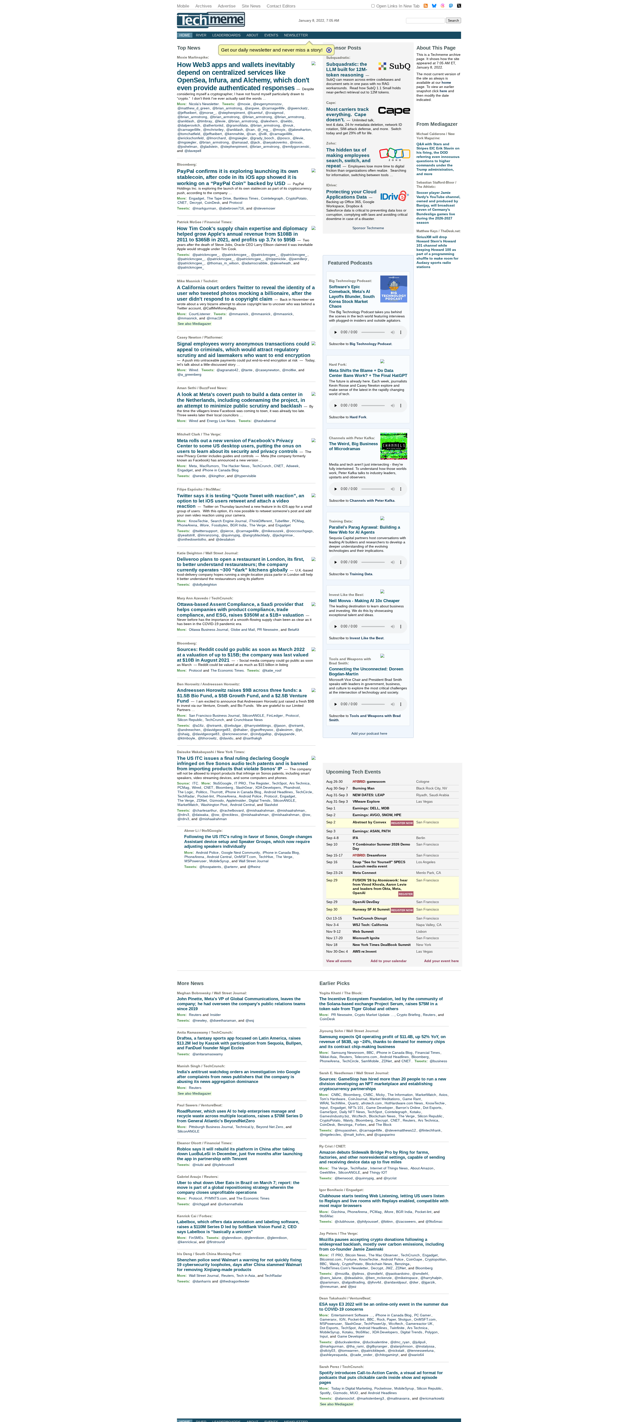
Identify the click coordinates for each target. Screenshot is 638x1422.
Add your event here (441, 961)
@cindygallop (260, 734)
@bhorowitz (207, 738)
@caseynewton (267, 370)
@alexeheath (280, 263)
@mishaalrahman (260, 810)
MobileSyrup (219, 861)
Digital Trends (259, 800)
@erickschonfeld (190, 138)
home (446, 82)
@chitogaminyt (386, 1355)
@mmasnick (238, 314)
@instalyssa (424, 1346)
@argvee (252, 108)
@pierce (226, 531)
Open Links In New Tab (397, 6)
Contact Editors (281, 6)
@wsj (249, 1020)
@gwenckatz (297, 108)
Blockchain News (382, 1116)
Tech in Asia (245, 1276)
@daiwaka (200, 815)
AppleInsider (236, 800)
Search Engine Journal (228, 521)
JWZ (389, 1268)
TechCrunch (261, 466)
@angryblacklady (256, 535)
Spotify (325, 1393)
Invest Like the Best (367, 638)
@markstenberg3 (370, 1398)
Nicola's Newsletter (204, 104)
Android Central (242, 805)
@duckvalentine (347, 1342)
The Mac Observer (383, 1255)
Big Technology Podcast (371, 344)
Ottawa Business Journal (208, 630)
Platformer (213, 337)
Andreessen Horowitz (220, 684)
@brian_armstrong (227, 108)
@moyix (279, 130)
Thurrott (216, 792)
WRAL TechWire (332, 1103)
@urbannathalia (230, 1204)
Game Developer (379, 1108)
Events (271, 35)
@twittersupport (204, 531)
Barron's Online (408, 1108)
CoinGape (414, 1259)
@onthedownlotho (191, 539)
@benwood (344, 1178)
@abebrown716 (231, 208)
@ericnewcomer (235, 734)
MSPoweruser (195, 861)
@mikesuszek (272, 531)
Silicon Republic (189, 720)
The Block (352, 993)
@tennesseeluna (420, 1350)
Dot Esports (432, 1108)
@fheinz (253, 867)
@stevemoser (264, 208)
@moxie (243, 104)
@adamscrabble (254, 263)
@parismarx (329, 1282)
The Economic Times (227, 670)
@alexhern (269, 121)
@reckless (230, 815)
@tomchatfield (188, 134)
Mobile (183, 6)
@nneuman (329, 1286)
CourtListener (199, 314)
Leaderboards (226, 35)
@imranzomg (208, 535)
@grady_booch (262, 138)
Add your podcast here (369, 733)
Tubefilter (282, 521)
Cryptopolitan (435, 1259)
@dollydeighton (204, 584)
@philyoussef (367, 1221)
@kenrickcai (187, 1242)
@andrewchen (188, 730)
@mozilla (342, 1274)
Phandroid (292, 787)
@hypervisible (245, 476)
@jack (255, 142)
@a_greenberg (189, 374)
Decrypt (196, 203)
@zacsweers (406, 1221)
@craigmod (274, 113)
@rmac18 (214, 318)
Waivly (348, 1120)
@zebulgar (232, 725)
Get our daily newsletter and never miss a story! (271, 50)
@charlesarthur (204, 810)
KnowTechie (198, 521)
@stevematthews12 (400, 1130)
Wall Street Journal (221, 553)
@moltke (289, 370)
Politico (201, 792)
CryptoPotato (296, 198)
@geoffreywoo (261, 730)
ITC (195, 783)
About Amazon (421, 1168)
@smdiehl (375, 1274)
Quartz (353, 1103)
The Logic (185, 792)
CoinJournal (357, 1099)
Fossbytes (220, 525)
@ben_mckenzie (378, 1278)
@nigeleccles (330, 1135)
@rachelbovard (232, 810)
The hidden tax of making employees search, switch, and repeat (348, 157)
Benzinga (345, 1125)
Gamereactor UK (419, 1324)
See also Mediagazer (194, 324)
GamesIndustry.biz (334, 1116)
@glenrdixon (231, 1238)
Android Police (250, 796)
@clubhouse (344, 1221)
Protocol (235, 203)
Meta (193, 466)
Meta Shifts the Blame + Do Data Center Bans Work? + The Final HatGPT (368, 373)
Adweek (292, 466)
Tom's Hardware (332, 1099)
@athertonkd (213, 125)
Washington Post (214, 805)
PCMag (298, 521)
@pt (298, 730)
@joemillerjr (298, 259)
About (252, 35)
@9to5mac (434, 1221)
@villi (262, 134)
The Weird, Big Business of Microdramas (353, 446)
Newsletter (296, 35)
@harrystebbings (257, 725)
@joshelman (187, 146)
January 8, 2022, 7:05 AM (319, 20)
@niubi (197, 1165)
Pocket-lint (205, 796)
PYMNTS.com (216, 1198)
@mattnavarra (398, 1398)
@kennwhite (234, 134)
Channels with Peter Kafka (372, 500)
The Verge (211, 434)
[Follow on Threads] (443, 6)
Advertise (227, 6)
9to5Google (222, 783)
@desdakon (225, 539)
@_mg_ (263, 130)
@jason (280, 725)
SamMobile (370, 1061)
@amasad (240, 142)
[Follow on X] (459, 6)
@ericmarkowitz (431, 1398)
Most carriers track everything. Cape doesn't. (347, 115)
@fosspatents (210, 867)
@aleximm (284, 730)
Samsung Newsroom (347, 1053)
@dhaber (240, 730)
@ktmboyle (186, 738)
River (201, 35)
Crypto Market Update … (374, 1015)
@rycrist (390, 1178)
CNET (182, 203)
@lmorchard (216, 138)
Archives (203, 6)
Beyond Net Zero (269, 1127)
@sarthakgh (252, 738)
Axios (443, 1095)
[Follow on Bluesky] (434, 6)
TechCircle (304, 792)
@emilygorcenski (295, 146)
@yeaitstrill (186, 535)
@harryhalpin (431, 1278)
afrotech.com (371, 1103)
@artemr (231, 867)
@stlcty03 (327, 1350)
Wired (193, 370)
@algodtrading (353, 1282)
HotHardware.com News (404, 1103)
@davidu (226, 738)
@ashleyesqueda (333, 1355)
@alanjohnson (401, 1346)
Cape (330, 103)
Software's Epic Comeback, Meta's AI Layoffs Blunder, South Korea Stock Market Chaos (352, 296)
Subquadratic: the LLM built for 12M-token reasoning (346, 69)
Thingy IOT (378, 1172)
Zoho (330, 143)
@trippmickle (275, 259)
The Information (400, 1095)
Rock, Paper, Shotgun (394, 1319)
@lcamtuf (254, 113)
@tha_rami (355, 1346)
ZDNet (202, 800)
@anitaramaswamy (207, 1054)
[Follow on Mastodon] (451, 6)
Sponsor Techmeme (368, 228)
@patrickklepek (373, 1350)
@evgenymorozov (267, 104)
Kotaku (415, 1112)
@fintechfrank (430, 1130)
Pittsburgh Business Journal (211, 1127)
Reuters (195, 1015)
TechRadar (186, 796)
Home (184, 35)
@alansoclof (344, 1398)
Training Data (361, 574)
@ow (215, 815)
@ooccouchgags (299, 531)
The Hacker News (235, 466)
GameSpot (328, 1112)
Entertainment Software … (352, 1315)
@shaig (183, 734)
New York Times (230, 752)
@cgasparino (384, 1135)
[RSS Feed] (426, 6)
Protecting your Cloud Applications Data (351, 194)
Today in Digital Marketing (351, 1388)
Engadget (196, 198)
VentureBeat (211, 1105)
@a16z (198, 725)
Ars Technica (299, 783)
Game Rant (411, 1099)
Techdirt (210, 281)
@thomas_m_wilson (223, 263)
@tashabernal (265, 421)
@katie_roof (271, 670)
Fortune (350, 1259)
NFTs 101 (355, 1108)
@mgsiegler (238, 138)
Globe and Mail (243, 630)
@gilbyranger (376, 1346)
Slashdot (271, 805)
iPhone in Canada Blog (220, 470)
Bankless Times (246, 198)
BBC (370, 1053)
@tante (246, 370)
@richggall (200, 1204)
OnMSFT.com (245, 857)
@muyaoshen (346, 1130)
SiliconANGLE (253, 715)
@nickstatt (396, 1350)
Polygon (431, 1332)
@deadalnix (353, 1278)
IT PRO (240, 783)
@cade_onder (361, 1355)
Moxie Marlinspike (192, 57)
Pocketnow (383, 1388)
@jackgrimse (282, 535)
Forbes (205, 1216)
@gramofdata (237, 125)
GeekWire (327, 1172)
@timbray (204, 121)
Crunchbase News (248, 720)
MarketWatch (187, 805)
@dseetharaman (223, 1020)
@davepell (192, 151)
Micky (380, 1095)
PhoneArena (187, 525)
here (443, 91)
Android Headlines (278, 792)
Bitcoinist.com (330, 1259)
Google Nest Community (240, 852)
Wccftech (359, 1116)
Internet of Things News (389, 1168)
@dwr (413, 1282)
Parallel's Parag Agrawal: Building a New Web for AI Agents (364, 530)
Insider (215, 1015)
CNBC (336, 1095)
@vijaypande (284, 734)
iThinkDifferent (260, 521)
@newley (199, 1020)
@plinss (358, 1274)
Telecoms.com (365, 1057)
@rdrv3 (183, 815)
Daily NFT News (352, 1112)
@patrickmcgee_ (205, 255)
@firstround (215, 1242)
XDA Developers (268, 787)
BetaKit (293, 630)
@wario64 (416, 1355)
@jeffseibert (186, 113)
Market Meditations (385, 1099)
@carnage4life (273, 108)
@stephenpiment (231, 113)
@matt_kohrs (354, 1135)
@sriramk (214, 725)
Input (324, 1108)
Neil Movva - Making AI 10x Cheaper (364, 600)
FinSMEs (196, 1238)
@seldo (286, 121)
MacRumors (209, 466)
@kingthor (216, 476)
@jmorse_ (207, 113)
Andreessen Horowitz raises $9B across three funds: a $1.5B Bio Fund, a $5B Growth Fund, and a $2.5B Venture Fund (242, 696)
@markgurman (204, 208)
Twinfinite (397, 1328)
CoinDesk (212, 203)
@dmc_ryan (399, 1342)
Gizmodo (217, 800)
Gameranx (328, 1319)
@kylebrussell (223, 1165)
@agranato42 (227, 370)
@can (250, 130)
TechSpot (279, 783)
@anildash (185, 121)
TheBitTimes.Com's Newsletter (344, 1268)
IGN (342, 1319)
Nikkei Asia (328, 1057)
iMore (204, 525)
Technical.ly (245, 1127)
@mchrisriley (213, 130)
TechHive (266, 857)
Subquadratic (337, 58)
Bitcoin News (355, 1255)
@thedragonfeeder (234, 1281)
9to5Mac (213, 489)
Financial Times (217, 222)
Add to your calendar (388, 961)
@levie (220, 121)
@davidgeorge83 (216, 730)
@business (438, 1061)
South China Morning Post (217, 1254)
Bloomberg (186, 164)
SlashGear (244, 787)
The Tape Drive (219, 198)
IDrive (331, 185)
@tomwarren (348, 1350)
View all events (339, 961)
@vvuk (288, 125)
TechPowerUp (375, 1324)
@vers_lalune (330, 1278)
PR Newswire (267, 630)
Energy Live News (221, 421)
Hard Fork (358, 417)
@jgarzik (428, 1282)
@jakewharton (299, 130)
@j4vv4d (374, 1282)
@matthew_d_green (193, 108)
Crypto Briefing (408, 1015)
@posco (283, 138)
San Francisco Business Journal (214, 715)
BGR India (238, 525)
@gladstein (209, 146)
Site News (251, 6)
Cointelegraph (272, 198)
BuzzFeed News (212, 388)
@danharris (201, 1281)
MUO (354, 1393)
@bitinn (387, 1221)
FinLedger (275, 715)
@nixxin (296, 142)
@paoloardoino (397, 1274)
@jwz (352, 1286)
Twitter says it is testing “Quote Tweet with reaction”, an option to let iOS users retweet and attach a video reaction (240, 501)
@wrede (199, 476)
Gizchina (338, 1212)
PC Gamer (422, 1315)
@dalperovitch (188, 125)
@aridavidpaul (395, 1282)
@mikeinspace (406, 1278)
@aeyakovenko (275, 142)
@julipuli (418, 1342)
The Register (259, 783)
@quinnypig (230, 535)
